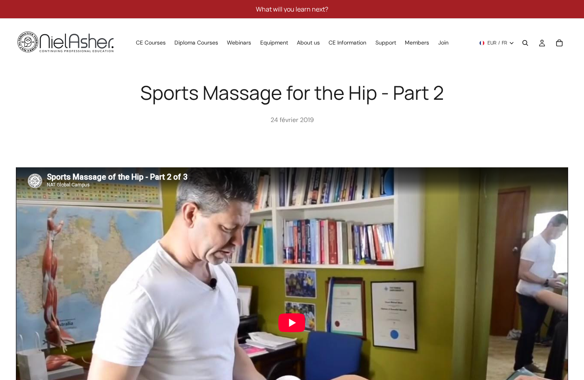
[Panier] (559, 43)
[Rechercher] (525, 43)
